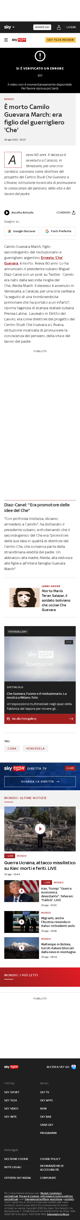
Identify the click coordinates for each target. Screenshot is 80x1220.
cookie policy (50, 1159)
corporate (48, 1177)
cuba (12, 748)
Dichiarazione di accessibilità (52, 1167)
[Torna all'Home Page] (19, 40)
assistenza (56, 1199)
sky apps (46, 1100)
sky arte (10, 1116)
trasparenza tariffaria (37, 1199)
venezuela (35, 748)
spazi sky (46, 1124)
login (71, 27)
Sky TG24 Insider (60, 39)
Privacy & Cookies (29, 1196)
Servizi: (44, 1083)
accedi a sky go (58, 1067)
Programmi (48, 1133)
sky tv (44, 1092)
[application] (18, 212)
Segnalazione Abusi (58, 1214)
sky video (11, 1108)
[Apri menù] (6, 40)
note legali (12, 1167)
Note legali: (11, 1150)
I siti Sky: (9, 1083)
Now (43, 1108)
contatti (69, 1199)
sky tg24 (10, 1100)
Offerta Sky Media (17, 1177)
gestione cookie (16, 1159)
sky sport (11, 1092)
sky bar (45, 1116)
